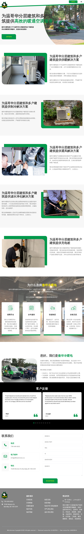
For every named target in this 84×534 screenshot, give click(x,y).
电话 (12, 443)
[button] (73, 1)
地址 (12, 466)
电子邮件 (14, 455)
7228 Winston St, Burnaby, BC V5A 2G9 (23, 469)
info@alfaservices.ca (18, 458)
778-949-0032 (15, 446)
